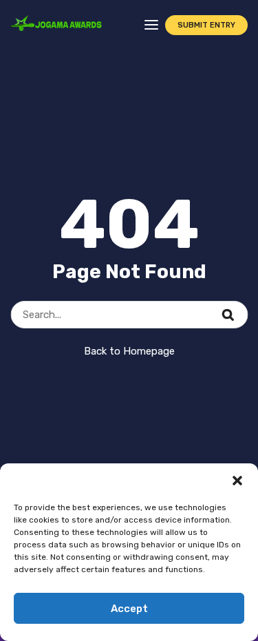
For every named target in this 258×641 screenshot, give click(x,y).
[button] (237, 480)
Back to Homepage (129, 351)
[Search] (237, 307)
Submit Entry (206, 25)
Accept (129, 608)
